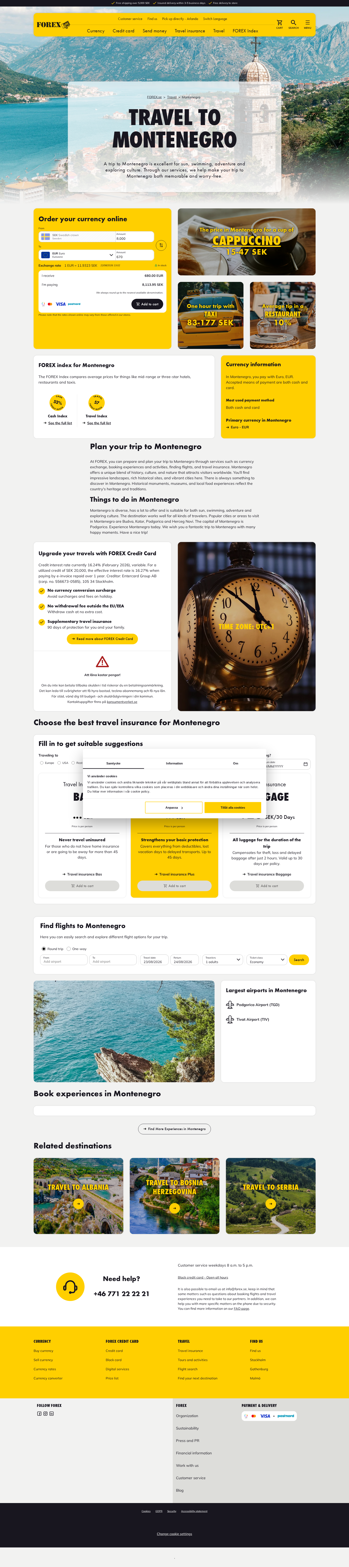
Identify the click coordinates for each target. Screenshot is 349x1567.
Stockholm (258, 1360)
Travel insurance (190, 30)
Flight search (187, 1369)
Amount (121, 234)
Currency (96, 30)
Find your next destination (197, 1378)
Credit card (123, 30)
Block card (114, 1360)
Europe (49, 763)
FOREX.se (154, 97)
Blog (180, 1490)
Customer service (130, 18)
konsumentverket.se (122, 702)
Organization (187, 1415)
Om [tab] (235, 763)
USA (65, 763)
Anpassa (171, 807)
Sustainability (187, 1428)
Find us (152, 18)
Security (171, 1511)
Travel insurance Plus (177, 874)
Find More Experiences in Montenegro (177, 1129)
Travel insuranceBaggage (269, 874)
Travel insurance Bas (84, 874)
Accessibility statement (194, 1511)
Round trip (55, 949)
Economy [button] (257, 962)
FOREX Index (245, 30)
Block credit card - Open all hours (203, 1277)
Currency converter (48, 1378)
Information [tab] (174, 763)
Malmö (255, 1378)
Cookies (146, 1511)
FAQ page (241, 1308)
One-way (79, 949)
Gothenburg (259, 1369)
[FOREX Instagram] (45, 1414)
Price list (112, 1378)
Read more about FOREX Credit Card (105, 639)
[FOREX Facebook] (39, 1414)
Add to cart (149, 304)
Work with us (187, 1465)
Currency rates (45, 1369)
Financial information (194, 1453)
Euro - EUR (240, 427)
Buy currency (43, 1351)
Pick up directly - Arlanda (180, 18)
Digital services (117, 1369)
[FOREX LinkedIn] (51, 1414)
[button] (215, 18)
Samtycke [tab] (113, 763)
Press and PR (187, 1440)
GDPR (158, 1511)
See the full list (60, 423)
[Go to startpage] (53, 24)
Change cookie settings (174, 1534)
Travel (219, 30)
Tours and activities (193, 1360)
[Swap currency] (161, 245)
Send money (155, 30)
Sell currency (43, 1360)
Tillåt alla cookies (233, 807)
